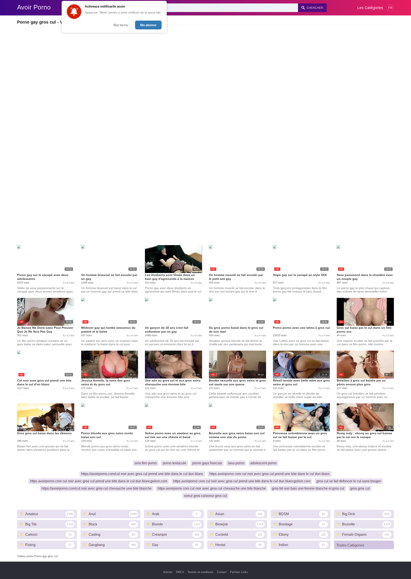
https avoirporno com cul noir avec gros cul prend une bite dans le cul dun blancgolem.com (98, 481)
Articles (168, 572)
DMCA (180, 572)
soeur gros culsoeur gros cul (205, 496)
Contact (221, 572)
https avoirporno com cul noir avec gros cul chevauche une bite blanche (212, 488)
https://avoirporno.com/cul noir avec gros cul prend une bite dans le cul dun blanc (142, 474)
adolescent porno (263, 463)
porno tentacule (174, 463)
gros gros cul (360, 488)
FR (390, 7)
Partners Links (239, 572)
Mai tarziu (120, 25)
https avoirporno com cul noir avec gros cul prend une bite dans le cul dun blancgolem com (241, 481)
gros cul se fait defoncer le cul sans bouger (348, 481)
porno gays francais (207, 463)
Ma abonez (148, 25)
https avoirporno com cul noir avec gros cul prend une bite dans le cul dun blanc (269, 474)
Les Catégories (370, 8)
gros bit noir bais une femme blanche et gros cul (308, 488)
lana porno (236, 463)
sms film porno (146, 463)
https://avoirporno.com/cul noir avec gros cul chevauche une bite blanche (97, 488)
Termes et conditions (200, 572)
